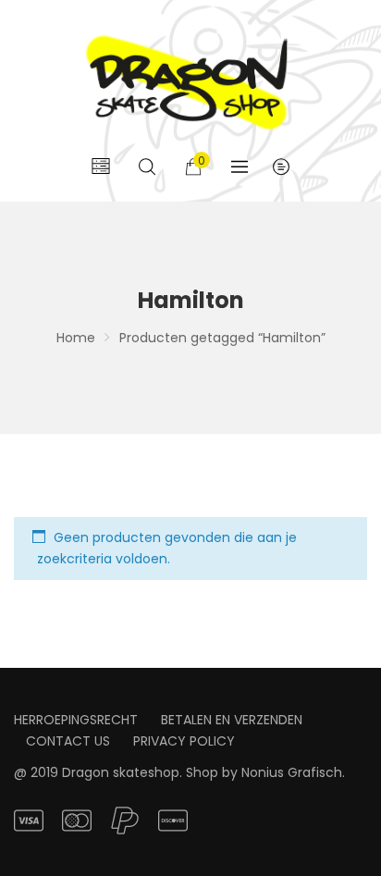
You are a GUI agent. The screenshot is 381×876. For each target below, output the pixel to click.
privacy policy (184, 741)
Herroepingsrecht (76, 719)
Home (75, 337)
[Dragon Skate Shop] (190, 79)
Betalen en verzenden (231, 719)
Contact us (68, 741)
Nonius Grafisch (291, 772)
